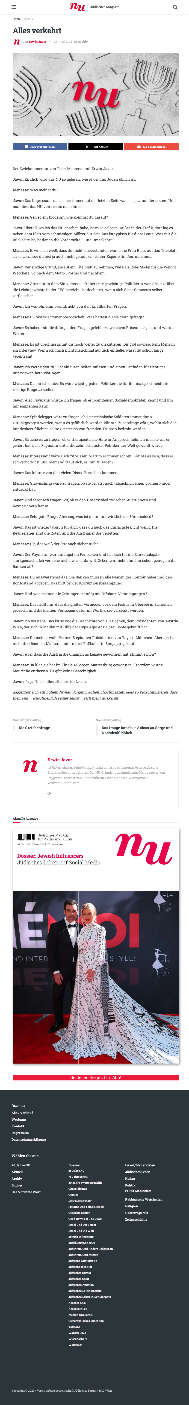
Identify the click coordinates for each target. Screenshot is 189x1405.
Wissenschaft (77, 1339)
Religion (131, 1206)
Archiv (28, 19)
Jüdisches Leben (137, 1172)
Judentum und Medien (83, 1254)
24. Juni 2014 (63, 42)
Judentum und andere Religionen (90, 1248)
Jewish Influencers (81, 1236)
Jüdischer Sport (78, 1278)
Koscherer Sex (77, 1309)
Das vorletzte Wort (26, 1192)
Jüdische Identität (80, 1266)
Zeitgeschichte (136, 1219)
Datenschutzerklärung (29, 1139)
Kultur (130, 1178)
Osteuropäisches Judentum (86, 1321)
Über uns (18, 1106)
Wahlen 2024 (77, 1333)
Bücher (17, 1185)
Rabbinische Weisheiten (143, 1199)
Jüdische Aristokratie (82, 1260)
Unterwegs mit (136, 1212)
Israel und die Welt (81, 1230)
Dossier (74, 1165)
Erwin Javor (38, 42)
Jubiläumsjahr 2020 (81, 1242)
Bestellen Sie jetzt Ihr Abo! (95, 1077)
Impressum (20, 1133)
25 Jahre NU (76, 1170)
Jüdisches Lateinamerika (85, 1290)
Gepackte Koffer (79, 1212)
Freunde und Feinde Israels (86, 1206)
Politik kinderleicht (138, 1190)
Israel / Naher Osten (140, 1165)
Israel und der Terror (82, 1224)
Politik (130, 1185)
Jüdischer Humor (79, 1272)
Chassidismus (77, 1188)
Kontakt (18, 1126)
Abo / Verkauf (22, 1112)
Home (17, 19)
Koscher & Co (77, 1303)
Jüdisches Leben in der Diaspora (89, 1297)
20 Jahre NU (21, 1165)
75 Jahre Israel (78, 1176)
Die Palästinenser (80, 1200)
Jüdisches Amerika (81, 1284)
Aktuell (17, 1172)
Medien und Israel (80, 1315)
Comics (73, 1194)
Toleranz (74, 1327)
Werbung (19, 1119)
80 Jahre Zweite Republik (85, 1182)
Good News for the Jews (85, 1218)
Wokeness (75, 1345)
